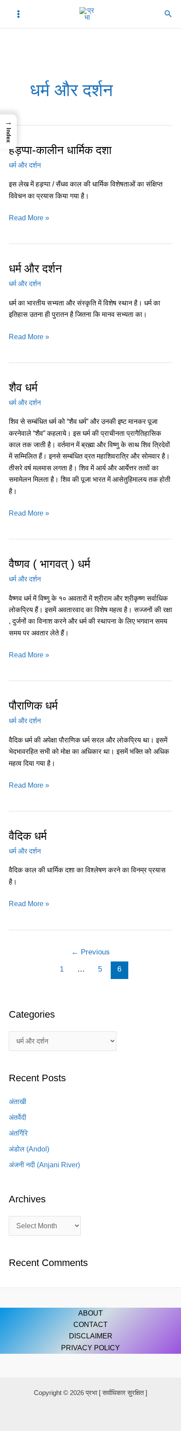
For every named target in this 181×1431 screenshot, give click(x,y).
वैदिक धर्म (28, 836)
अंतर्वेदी (17, 1117)
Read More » (29, 217)
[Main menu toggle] (18, 14)
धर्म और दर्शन (25, 165)
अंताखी (17, 1101)
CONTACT (90, 1324)
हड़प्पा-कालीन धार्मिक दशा (60, 150)
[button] (168, 14)
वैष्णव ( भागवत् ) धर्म (49, 563)
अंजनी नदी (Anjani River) (44, 1165)
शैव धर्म (23, 387)
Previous (90, 952)
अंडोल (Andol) (29, 1149)
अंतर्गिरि (18, 1133)
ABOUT (90, 1313)
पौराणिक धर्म (33, 705)
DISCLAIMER (90, 1336)
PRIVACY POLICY (90, 1348)
